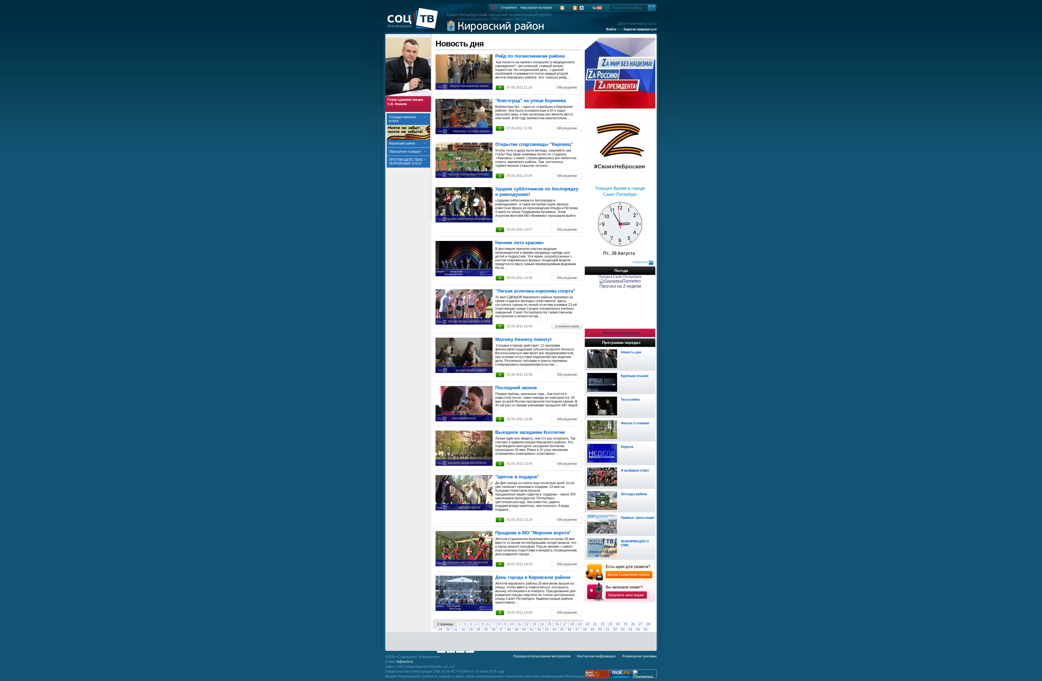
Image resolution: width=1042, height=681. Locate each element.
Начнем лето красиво (519, 242)
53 (623, 629)
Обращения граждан (405, 151)
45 (562, 629)
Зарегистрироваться (640, 29)
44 (554, 629)
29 (440, 629)
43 (547, 629)
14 (542, 624)
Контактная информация (596, 656)
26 (633, 624)
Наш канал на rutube (536, 8)
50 (600, 629)
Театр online (630, 399)
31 (456, 629)
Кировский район (402, 143)
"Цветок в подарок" (517, 476)
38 (509, 629)
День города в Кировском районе (532, 577)
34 (478, 629)
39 (516, 629)
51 (607, 629)
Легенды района (634, 494)
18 (572, 624)
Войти (611, 29)
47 (577, 629)
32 (463, 629)
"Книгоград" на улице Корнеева (530, 100)
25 (625, 624)
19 (580, 624)
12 (527, 624)
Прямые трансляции (637, 518)
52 (615, 629)
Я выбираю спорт (635, 470)
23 (610, 624)
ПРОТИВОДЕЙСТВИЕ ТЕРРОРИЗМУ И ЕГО (406, 161)
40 (524, 629)
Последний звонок (516, 387)
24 (618, 624)
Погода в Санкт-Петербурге (620, 277)
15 (549, 624)
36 (493, 629)
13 (534, 624)
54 (630, 629)
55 (638, 629)
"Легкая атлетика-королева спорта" (535, 291)
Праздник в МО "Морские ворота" (533, 532)
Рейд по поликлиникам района (530, 56)
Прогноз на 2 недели (620, 286)
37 (501, 629)
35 (486, 629)
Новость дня (631, 352)
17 (565, 624)
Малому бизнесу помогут (523, 339)
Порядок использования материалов (541, 656)
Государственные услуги (402, 119)
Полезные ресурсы (621, 333)
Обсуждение (567, 87)
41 (531, 629)
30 (448, 629)
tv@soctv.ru (404, 662)
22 (603, 624)
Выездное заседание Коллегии (530, 432)
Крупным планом (635, 376)
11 (519, 624)
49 (592, 629)
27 (641, 624)
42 (539, 629)
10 (512, 624)
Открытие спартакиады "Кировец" (534, 144)
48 (585, 629)
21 (595, 624)
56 (645, 629)
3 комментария (567, 326)
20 (587, 624)
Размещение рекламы (639, 656)
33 (471, 629)
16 (557, 624)
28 (648, 624)
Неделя (627, 447)
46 (569, 629)
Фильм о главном (635, 423)
